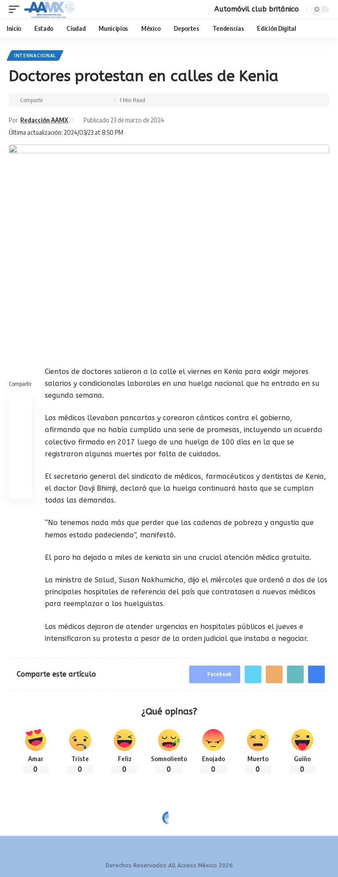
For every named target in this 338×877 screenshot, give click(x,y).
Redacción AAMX (44, 120)
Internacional (35, 55)
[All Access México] (49, 9)
